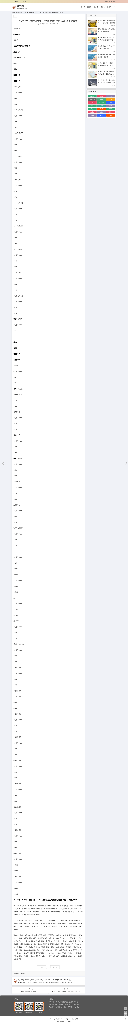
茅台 (92, 109)
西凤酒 (101, 99)
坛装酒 (110, 109)
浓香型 (92, 112)
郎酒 (110, 105)
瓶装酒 (101, 96)
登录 (24, 1)
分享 (55, 967)
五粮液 (101, 112)
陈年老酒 (92, 99)
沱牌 (110, 99)
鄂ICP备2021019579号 (64, 1021)
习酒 (101, 105)
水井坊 (92, 96)
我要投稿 (107, 1)
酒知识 (83, 7)
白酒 (92, 105)
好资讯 (113, 1)
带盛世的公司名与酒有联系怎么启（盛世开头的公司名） (106, 74)
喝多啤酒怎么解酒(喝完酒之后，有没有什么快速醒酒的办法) (106, 23)
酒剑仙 (57, 980)
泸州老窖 (101, 102)
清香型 (92, 115)
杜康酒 (110, 115)
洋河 (101, 109)
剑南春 (110, 102)
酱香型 (110, 112)
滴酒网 (20, 6)
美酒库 (109, 7)
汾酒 (110, 96)
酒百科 (89, 7)
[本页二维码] (125, 1018)
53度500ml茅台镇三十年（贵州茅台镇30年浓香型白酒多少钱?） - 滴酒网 (49, 982)
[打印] (57, 24)
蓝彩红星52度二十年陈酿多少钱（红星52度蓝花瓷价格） (106, 82)
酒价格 (96, 7)
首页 (15, 12)
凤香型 (92, 102)
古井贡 (101, 115)
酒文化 (103, 7)
